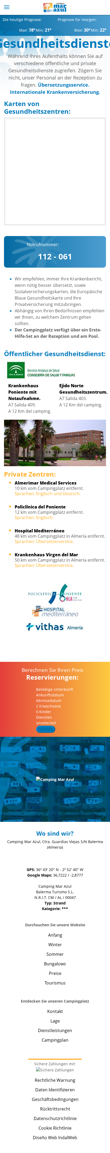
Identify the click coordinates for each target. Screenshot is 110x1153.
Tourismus (55, 983)
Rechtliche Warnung (55, 1080)
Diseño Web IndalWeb (55, 1138)
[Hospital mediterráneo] (55, 610)
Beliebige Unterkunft (55, 689)
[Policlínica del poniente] (55, 594)
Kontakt (55, 1011)
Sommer (55, 954)
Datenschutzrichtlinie (55, 1118)
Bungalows (55, 964)
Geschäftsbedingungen (55, 1099)
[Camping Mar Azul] (55, 7)
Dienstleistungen (55, 1030)
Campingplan (55, 1040)
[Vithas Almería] (55, 627)
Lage (55, 1021)
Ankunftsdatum (50, 694)
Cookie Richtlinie (55, 1128)
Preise (55, 973)
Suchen (45, 729)
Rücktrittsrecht (55, 1109)
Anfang (55, 935)
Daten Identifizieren (55, 1090)
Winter (55, 945)
